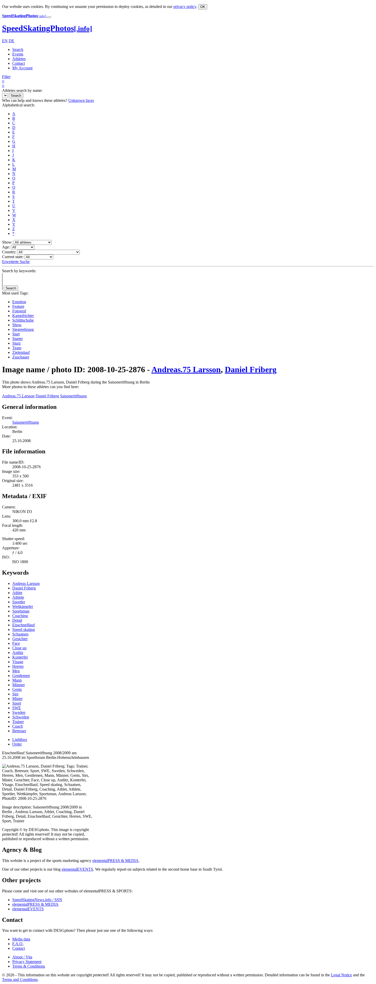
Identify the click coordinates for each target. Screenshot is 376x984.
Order (17, 744)
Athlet (17, 593)
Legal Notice (341, 975)
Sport (16, 703)
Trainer (18, 721)
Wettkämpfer (22, 606)
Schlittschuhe (23, 320)
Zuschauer (20, 357)
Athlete (18, 597)
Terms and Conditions (20, 979)
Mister (17, 698)
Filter (6, 76)
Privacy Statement (26, 961)
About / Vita (22, 957)
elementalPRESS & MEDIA (115, 860)
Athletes (19, 59)
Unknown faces (81, 100)
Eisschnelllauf (23, 625)
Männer (18, 685)
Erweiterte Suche (16, 261)
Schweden (20, 717)
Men (16, 671)
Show (17, 325)
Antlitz (17, 652)
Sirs (15, 694)
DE (11, 41)
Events (17, 54)
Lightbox (19, 739)
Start (16, 334)
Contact (18, 63)
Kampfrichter (23, 315)
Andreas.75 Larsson (186, 369)
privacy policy (184, 6)
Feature (18, 306)
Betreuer (19, 731)
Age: (6, 247)
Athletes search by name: (22, 90)
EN (5, 41)
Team (16, 348)
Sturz (16, 343)
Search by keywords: (19, 271)
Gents (17, 689)
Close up (19, 648)
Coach (17, 726)
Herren (18, 666)
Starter (17, 338)
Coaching (20, 616)
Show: (7, 242)
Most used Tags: (15, 293)
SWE (16, 708)
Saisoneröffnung (73, 396)
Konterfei (20, 657)
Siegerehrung (23, 329)
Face (16, 643)
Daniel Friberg (251, 369)
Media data (21, 939)
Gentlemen (21, 675)
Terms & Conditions (28, 966)
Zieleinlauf (21, 352)
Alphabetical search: (18, 105)
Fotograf (19, 311)
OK (202, 7)
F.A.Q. (18, 944)
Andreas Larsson (26, 583)
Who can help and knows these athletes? (34, 100)
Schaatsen (20, 634)
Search (17, 49)
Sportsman (20, 611)
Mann (17, 680)
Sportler (18, 602)
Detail (17, 620)
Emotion (19, 302)
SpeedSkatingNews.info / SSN (37, 900)
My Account (22, 68)
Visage (17, 662)
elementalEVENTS (77, 869)
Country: (9, 252)
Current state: (13, 257)
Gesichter (20, 639)
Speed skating (23, 629)
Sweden (18, 712)
